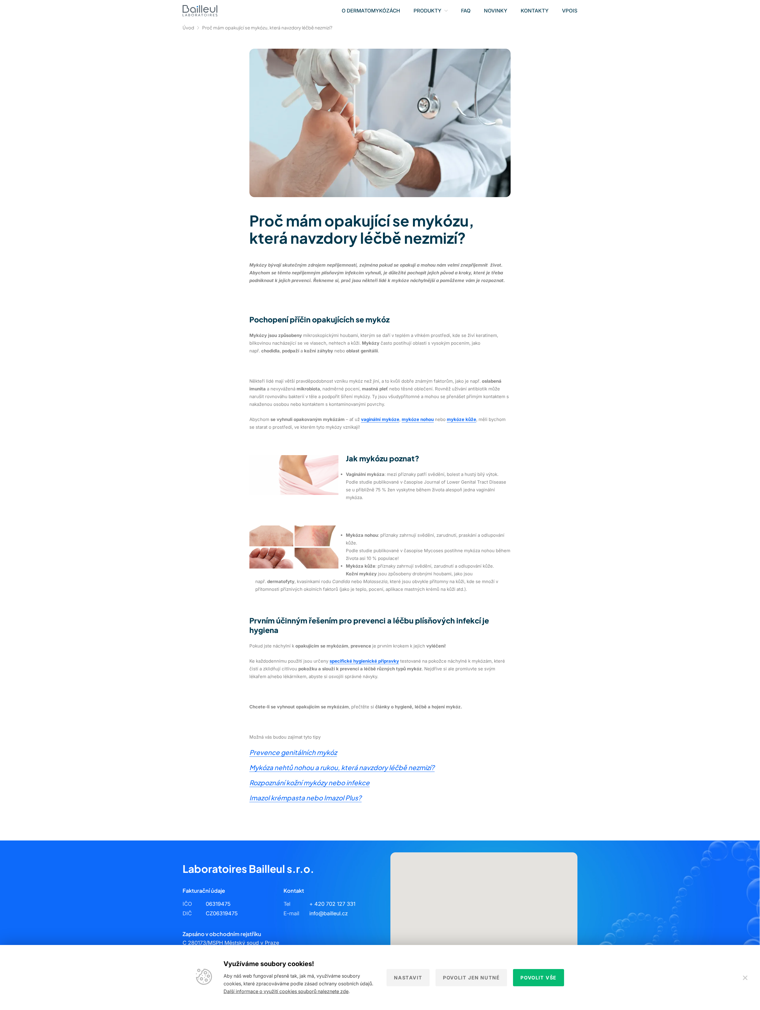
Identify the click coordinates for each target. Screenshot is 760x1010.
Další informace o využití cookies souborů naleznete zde (286, 991)
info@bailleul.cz (328, 913)
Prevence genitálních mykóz (293, 752)
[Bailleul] (200, 10)
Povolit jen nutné (471, 978)
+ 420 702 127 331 (332, 904)
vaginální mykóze (380, 419)
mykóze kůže (461, 419)
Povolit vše (538, 978)
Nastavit (408, 978)
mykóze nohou (418, 419)
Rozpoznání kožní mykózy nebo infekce (309, 782)
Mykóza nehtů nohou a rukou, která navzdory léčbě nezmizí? (342, 767)
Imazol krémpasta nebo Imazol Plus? (305, 798)
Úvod (188, 27)
